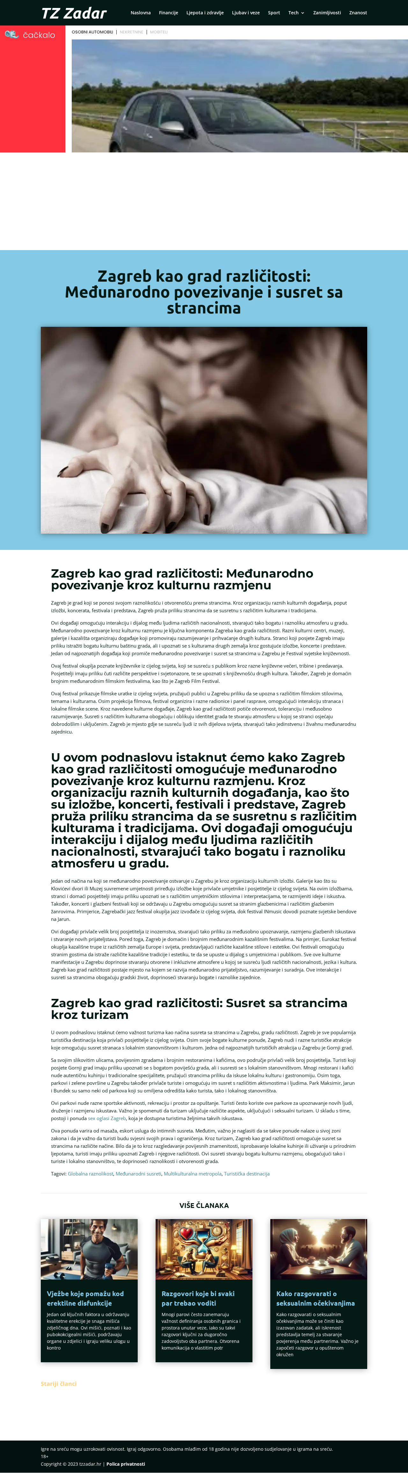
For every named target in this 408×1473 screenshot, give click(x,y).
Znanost (358, 13)
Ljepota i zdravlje (205, 13)
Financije (168, 13)
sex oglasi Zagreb (107, 1118)
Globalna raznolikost (90, 1173)
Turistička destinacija (247, 1173)
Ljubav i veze (246, 13)
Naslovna (141, 13)
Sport (274, 13)
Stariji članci (59, 1383)
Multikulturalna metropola (193, 1173)
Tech (293, 13)
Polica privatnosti (125, 1464)
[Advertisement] (204, 202)
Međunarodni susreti (138, 1173)
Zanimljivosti (327, 13)
